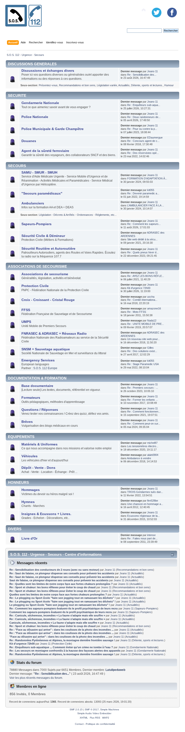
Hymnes (28, 502)
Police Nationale (34, 117)
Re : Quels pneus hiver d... (143, 252)
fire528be (152, 500)
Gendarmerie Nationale (40, 103)
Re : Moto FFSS (136, 311)
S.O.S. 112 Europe (45, 368)
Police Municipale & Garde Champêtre (52, 129)
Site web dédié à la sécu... (142, 239)
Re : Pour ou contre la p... (142, 128)
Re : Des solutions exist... (142, 351)
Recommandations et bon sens (77, 85)
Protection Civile (35, 286)
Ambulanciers (32, 203)
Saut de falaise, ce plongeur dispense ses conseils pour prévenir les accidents (58, 580)
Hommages (30, 490)
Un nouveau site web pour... (143, 339)
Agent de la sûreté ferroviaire (45, 151)
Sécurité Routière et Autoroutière (48, 248)
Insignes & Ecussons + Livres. (46, 514)
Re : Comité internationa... (142, 299)
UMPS (26, 322)
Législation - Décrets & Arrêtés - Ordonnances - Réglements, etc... (78, 214)
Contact (79, 724)
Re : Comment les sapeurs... (144, 223)
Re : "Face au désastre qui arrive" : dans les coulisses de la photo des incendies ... (61, 629)
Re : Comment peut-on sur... (143, 423)
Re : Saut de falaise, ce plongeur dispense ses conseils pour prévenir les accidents (61, 573)
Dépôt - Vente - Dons (38, 468)
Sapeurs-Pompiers (36, 224)
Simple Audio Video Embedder (94, 713)
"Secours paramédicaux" (41, 193)
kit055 (150, 190)
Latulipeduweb (115, 670)
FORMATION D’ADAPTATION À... (147, 178)
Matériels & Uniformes (39, 444)
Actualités (124, 85)
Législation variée (107, 85)
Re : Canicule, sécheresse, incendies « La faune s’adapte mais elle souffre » (57, 615)
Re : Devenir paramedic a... (143, 193)
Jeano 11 (152, 71)
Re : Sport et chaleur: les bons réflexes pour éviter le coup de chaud (52, 587)
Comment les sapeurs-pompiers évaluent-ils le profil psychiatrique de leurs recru (60, 612)
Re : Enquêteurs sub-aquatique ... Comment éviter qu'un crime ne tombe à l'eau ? (61, 647)
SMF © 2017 (92, 709)
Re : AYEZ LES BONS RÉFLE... (145, 275)
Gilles (150, 347)
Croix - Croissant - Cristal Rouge (48, 300)
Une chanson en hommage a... (145, 504)
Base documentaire (37, 386)
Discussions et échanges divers (47, 70)
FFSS (25, 310)
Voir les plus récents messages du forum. (36, 678)
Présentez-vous (48, 85)
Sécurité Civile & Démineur (43, 236)
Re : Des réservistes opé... (143, 152)
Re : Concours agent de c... (143, 140)
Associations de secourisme (44, 274)
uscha (150, 296)
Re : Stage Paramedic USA (143, 364)
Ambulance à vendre (139, 458)
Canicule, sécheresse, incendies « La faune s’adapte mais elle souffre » (54, 622)
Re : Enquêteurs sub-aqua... (143, 105)
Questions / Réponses (39, 410)
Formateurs (30, 397)
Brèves (27, 422)
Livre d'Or (29, 538)
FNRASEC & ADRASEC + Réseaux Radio (54, 333)
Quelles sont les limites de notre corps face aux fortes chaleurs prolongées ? (58, 594)
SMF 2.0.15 (76, 709)
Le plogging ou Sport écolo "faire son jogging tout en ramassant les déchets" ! (59, 604)
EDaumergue (155, 137)
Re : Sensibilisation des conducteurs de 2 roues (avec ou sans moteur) (54, 569)
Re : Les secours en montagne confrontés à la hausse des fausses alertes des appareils (64, 650)
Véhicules (29, 456)
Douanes (28, 141)
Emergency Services (38, 360)
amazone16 (154, 308)
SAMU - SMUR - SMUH (39, 172)
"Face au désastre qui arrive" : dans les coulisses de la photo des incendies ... (58, 636)
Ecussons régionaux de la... (143, 515)
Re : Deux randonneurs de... (143, 117)
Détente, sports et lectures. (147, 85)
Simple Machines (109, 709)
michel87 (152, 442)
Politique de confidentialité (100, 724)
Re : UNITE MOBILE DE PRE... (145, 323)
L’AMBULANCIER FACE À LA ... (145, 205)
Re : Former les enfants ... (142, 399)
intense (151, 535)
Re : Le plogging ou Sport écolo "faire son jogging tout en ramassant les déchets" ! (62, 597)
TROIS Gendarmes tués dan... (145, 491)
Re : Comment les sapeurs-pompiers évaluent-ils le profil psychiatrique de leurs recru (63, 608)
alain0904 (152, 454)
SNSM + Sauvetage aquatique (45, 349)
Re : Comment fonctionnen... (143, 411)
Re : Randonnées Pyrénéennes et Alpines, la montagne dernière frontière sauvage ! (62, 640)
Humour (169, 85)
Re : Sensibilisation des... (141, 74)
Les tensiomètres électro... (142, 446)
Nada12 (151, 320)
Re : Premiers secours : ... (142, 387)
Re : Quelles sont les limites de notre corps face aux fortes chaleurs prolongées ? (61, 583)
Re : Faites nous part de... (142, 538)
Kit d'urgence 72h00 (138, 288)
